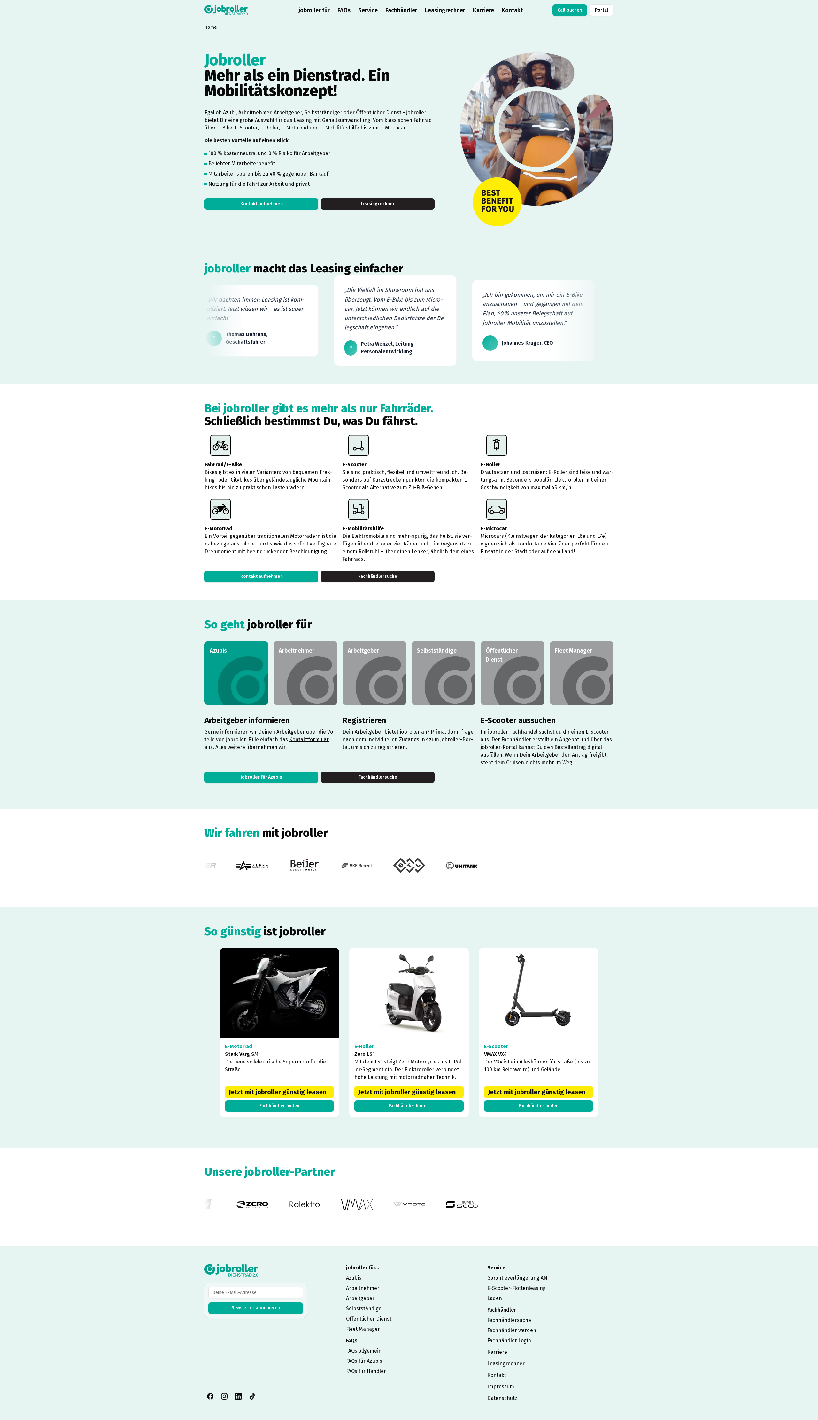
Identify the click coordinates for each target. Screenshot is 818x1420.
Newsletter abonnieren (255, 1308)
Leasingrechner (445, 10)
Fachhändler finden (279, 1106)
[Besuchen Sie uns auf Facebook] (210, 1396)
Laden (494, 1298)
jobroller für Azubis (261, 777)
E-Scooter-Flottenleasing (516, 1288)
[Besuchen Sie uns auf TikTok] (252, 1396)
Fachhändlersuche (378, 576)
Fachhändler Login (509, 1341)
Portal (601, 10)
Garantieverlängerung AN (517, 1278)
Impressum (500, 1387)
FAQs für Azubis (364, 1361)
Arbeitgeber (360, 1298)
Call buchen (570, 10)
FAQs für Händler (366, 1371)
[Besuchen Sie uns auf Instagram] (224, 1396)
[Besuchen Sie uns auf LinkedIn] (238, 1396)
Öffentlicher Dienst (368, 1319)
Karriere (483, 10)
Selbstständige (364, 1309)
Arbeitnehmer (362, 1288)
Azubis (353, 1278)
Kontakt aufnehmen (261, 204)
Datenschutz (502, 1398)
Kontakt (512, 10)
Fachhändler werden (511, 1330)
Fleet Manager (363, 1329)
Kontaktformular (309, 739)
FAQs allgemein (364, 1351)
